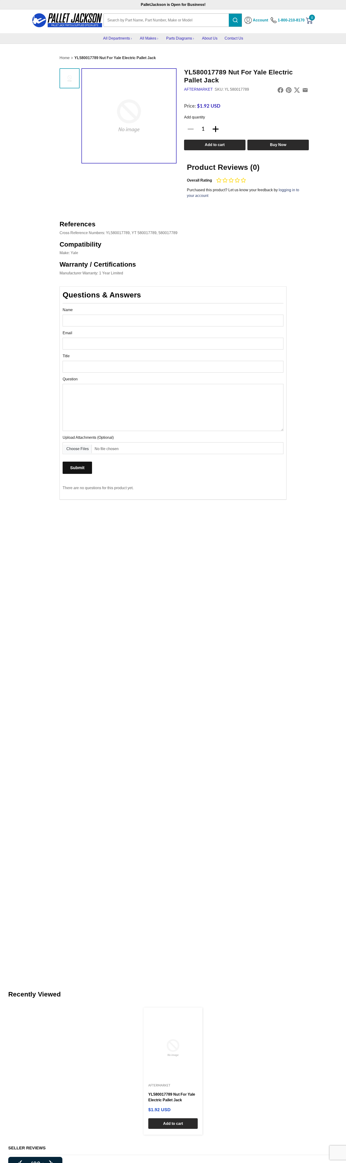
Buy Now (278, 145)
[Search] (235, 20)
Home (65, 58)
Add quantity (194, 117)
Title (66, 356)
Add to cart (215, 145)
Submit (77, 467)
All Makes (148, 38)
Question (70, 379)
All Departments (116, 38)
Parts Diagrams (179, 38)
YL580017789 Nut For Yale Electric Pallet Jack (115, 58)
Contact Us (234, 38)
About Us (209, 38)
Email (67, 333)
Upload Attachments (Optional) (88, 437)
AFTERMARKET (198, 89)
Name (68, 310)
